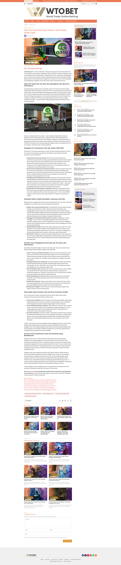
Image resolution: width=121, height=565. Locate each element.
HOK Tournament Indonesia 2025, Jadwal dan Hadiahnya (88, 206)
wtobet (32, 371)
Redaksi (61, 559)
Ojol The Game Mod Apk (33, 68)
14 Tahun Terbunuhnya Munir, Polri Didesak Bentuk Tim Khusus (85, 130)
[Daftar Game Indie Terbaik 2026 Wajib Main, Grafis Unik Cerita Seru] (31, 426)
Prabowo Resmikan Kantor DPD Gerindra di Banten (86, 135)
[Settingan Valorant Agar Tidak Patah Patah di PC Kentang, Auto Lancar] (78, 48)
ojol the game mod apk (30, 396)
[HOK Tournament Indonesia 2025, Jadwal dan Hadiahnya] (78, 207)
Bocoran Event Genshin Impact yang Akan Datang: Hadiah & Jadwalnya (89, 194)
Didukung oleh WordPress (56, 561)
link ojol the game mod (48, 393)
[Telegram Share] (68, 401)
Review (31, 27)
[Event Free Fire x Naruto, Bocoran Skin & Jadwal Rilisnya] (79, 90)
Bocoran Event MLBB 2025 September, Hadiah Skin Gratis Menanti (89, 200)
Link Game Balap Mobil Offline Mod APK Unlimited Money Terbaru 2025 (83, 184)
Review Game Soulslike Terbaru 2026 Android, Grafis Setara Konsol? (40, 380)
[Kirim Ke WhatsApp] (71, 401)
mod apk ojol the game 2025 (62, 393)
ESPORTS (52, 21)
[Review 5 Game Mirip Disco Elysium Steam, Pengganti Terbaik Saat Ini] (48, 411)
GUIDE (38, 21)
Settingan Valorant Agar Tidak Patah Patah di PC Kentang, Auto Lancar (88, 48)
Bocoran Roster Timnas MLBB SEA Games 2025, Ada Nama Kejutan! (85, 84)
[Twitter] (85, 555)
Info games (30, 3)
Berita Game (27, 27)
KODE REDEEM (44, 21)
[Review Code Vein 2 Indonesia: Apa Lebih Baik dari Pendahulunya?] (48, 426)
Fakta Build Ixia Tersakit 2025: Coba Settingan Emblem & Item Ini (77, 1)
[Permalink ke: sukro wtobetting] (25, 35)
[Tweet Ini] (62, 401)
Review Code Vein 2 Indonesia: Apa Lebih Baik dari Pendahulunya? (39, 387)
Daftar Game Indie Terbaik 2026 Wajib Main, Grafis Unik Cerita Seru (40, 385)
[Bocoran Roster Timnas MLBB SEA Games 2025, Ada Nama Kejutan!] (85, 75)
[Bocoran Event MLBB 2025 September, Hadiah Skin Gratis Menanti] (78, 200)
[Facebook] (83, 555)
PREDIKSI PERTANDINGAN (71, 21)
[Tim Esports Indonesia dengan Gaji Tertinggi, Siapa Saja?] (91, 90)
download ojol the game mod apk (33, 393)
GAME (32, 21)
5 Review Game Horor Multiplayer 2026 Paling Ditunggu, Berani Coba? (40, 389)
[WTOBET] (52, 12)
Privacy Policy (54, 559)
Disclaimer (66, 559)
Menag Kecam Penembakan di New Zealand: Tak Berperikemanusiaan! (85, 115)
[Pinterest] (88, 555)
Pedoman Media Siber (76, 559)
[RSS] (96, 555)
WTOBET (27, 21)
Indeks (42, 559)
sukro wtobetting (30, 35)
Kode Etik (47, 559)
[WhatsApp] (93, 555)
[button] (93, 4)
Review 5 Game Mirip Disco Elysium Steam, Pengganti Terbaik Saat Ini (39, 1)
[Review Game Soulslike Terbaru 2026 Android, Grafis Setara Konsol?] (31, 411)
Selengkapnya (85, 101)
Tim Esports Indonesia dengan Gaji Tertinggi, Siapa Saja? (91, 95)
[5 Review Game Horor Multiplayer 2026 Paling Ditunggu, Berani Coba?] (64, 426)
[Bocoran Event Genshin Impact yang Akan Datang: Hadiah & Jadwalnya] (78, 194)
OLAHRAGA (60, 21)
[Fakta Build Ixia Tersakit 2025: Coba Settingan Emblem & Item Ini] (64, 411)
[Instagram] (90, 555)
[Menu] (25, 4)
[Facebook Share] (60, 401)
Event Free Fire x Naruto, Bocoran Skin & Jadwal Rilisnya (79, 95)
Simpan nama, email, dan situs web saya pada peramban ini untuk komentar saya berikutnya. (46, 537)
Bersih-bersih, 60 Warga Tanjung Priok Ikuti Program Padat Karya (86, 120)
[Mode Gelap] (96, 4)
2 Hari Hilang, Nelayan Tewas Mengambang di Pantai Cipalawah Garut (86, 125)
